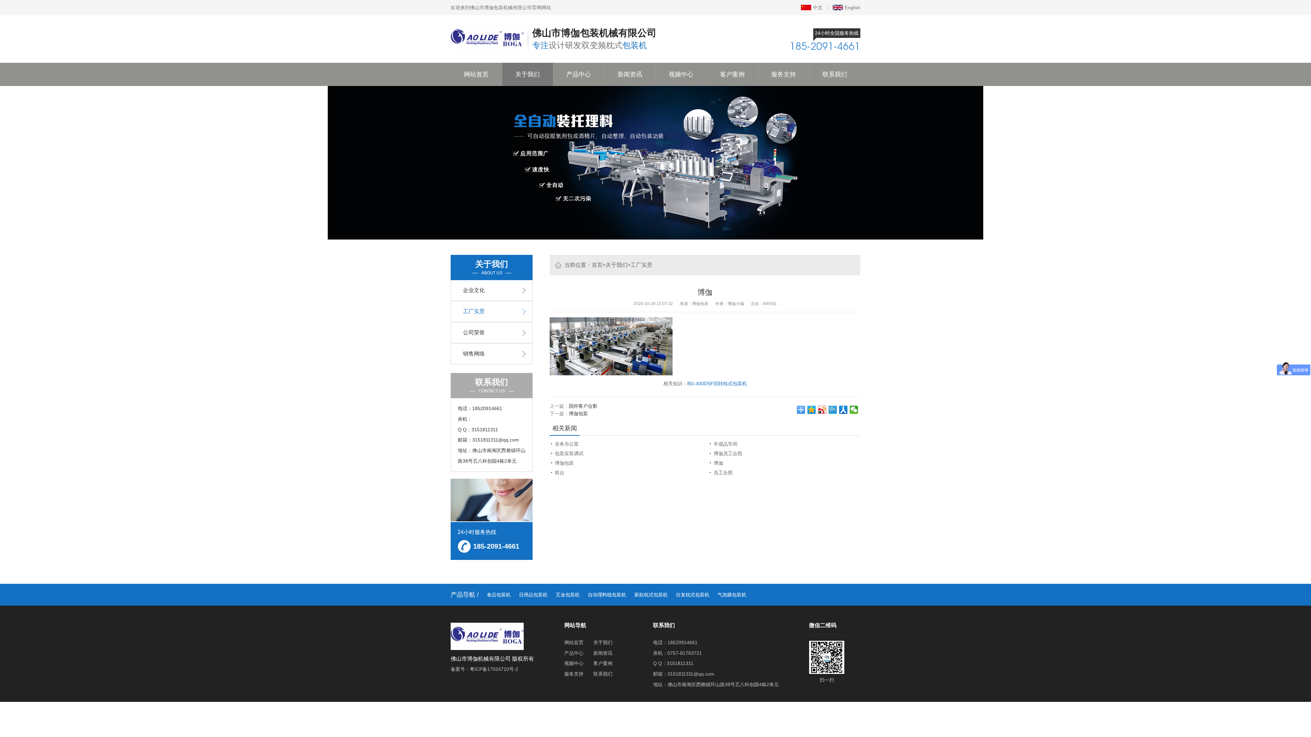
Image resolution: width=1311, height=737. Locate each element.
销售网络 (474, 354)
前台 (559, 472)
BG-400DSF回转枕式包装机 (717, 383)
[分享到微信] (854, 410)
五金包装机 (568, 594)
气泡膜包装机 (732, 594)
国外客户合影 (583, 406)
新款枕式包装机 (651, 594)
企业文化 (474, 290)
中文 (817, 7)
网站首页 (476, 74)
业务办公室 (567, 444)
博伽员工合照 (728, 453)
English (852, 7)
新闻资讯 (630, 74)
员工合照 (723, 472)
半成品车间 (725, 444)
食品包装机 (499, 594)
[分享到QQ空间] (811, 410)
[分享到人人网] (843, 410)
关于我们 (527, 74)
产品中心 (578, 74)
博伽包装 (578, 413)
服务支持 (783, 74)
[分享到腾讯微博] (833, 410)
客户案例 (732, 74)
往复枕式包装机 (692, 594)
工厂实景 (641, 265)
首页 (597, 265)
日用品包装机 (533, 594)
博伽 (718, 463)
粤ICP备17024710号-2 (494, 669)
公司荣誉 (474, 332)
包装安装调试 (569, 453)
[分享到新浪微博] (822, 410)
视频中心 (681, 74)
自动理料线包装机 (607, 594)
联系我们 (834, 74)
